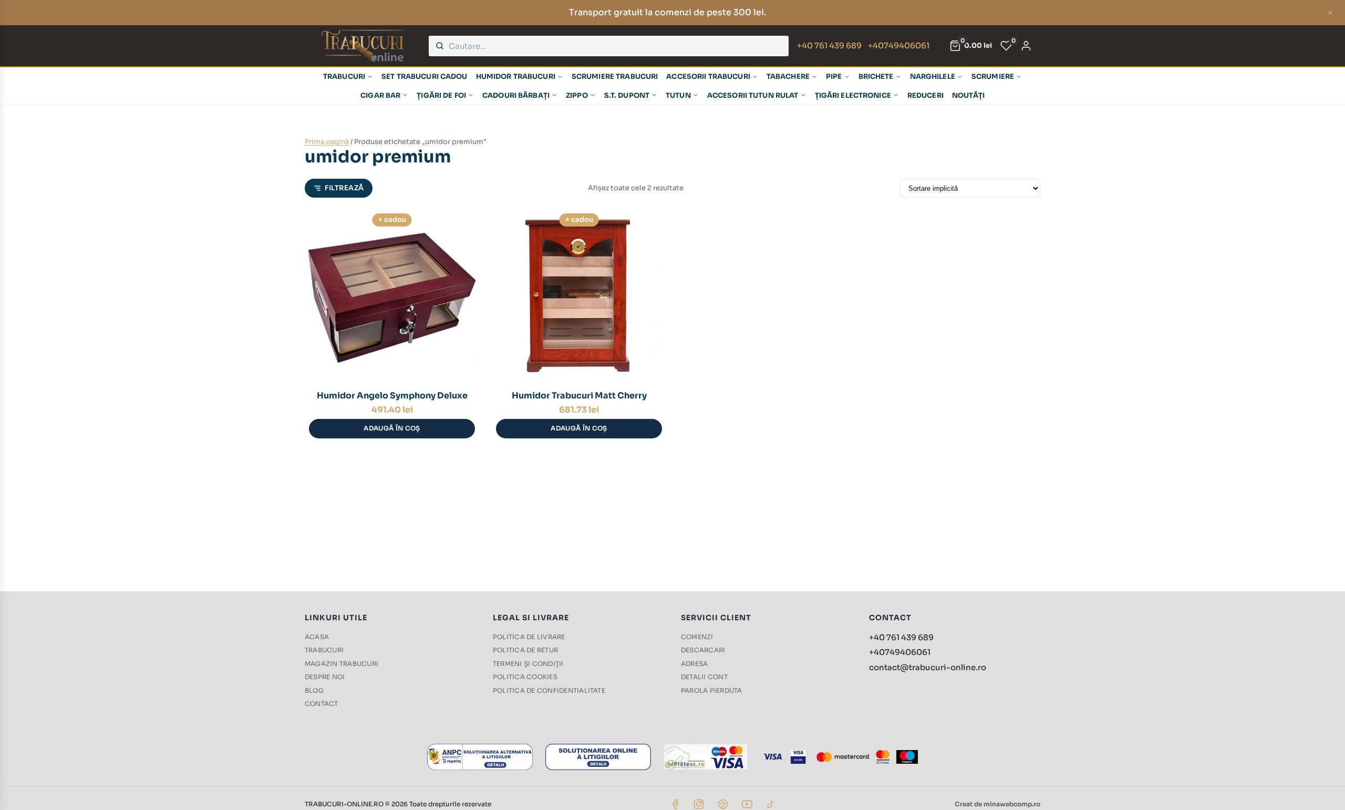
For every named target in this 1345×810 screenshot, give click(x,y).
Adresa (694, 664)
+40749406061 (898, 45)
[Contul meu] (1026, 46)
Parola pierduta (711, 690)
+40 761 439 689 (829, 45)
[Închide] (1330, 12)
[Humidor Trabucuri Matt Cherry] (579, 295)
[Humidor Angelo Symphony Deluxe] (392, 295)
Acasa (317, 637)
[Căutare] (439, 45)
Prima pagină (327, 141)
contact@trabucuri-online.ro (927, 667)
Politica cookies (525, 677)
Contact (321, 704)
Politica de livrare (529, 637)
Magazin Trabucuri (341, 664)
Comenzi (697, 637)
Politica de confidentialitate (549, 690)
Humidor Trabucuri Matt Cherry (579, 395)
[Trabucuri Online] (362, 46)
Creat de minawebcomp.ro (997, 804)
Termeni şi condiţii (528, 664)
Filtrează (344, 187)
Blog (314, 690)
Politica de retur (525, 650)
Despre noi (325, 677)
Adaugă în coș (392, 428)
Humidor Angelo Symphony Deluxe (392, 395)
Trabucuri (324, 650)
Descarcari (703, 650)
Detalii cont (704, 677)
